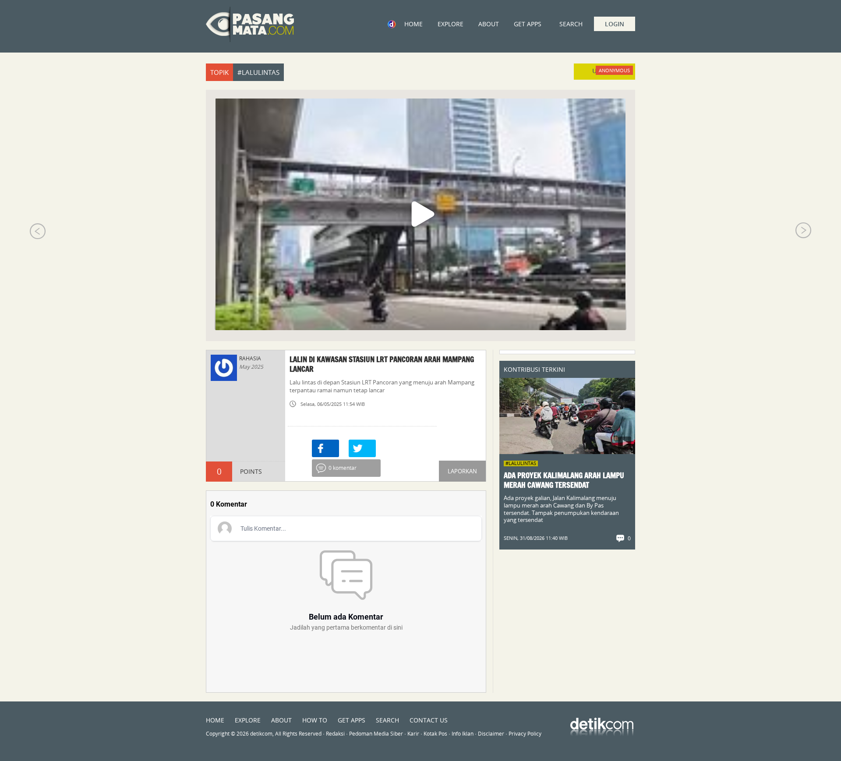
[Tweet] (362, 448)
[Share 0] (325, 448)
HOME (413, 24)
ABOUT (488, 24)
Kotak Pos (435, 733)
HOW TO (314, 720)
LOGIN (614, 24)
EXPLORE (450, 24)
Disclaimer (491, 733)
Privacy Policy (525, 733)
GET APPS (527, 24)
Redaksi (335, 733)
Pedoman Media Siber (376, 733)
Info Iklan (463, 733)
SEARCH (387, 720)
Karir (413, 733)
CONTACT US (429, 720)
